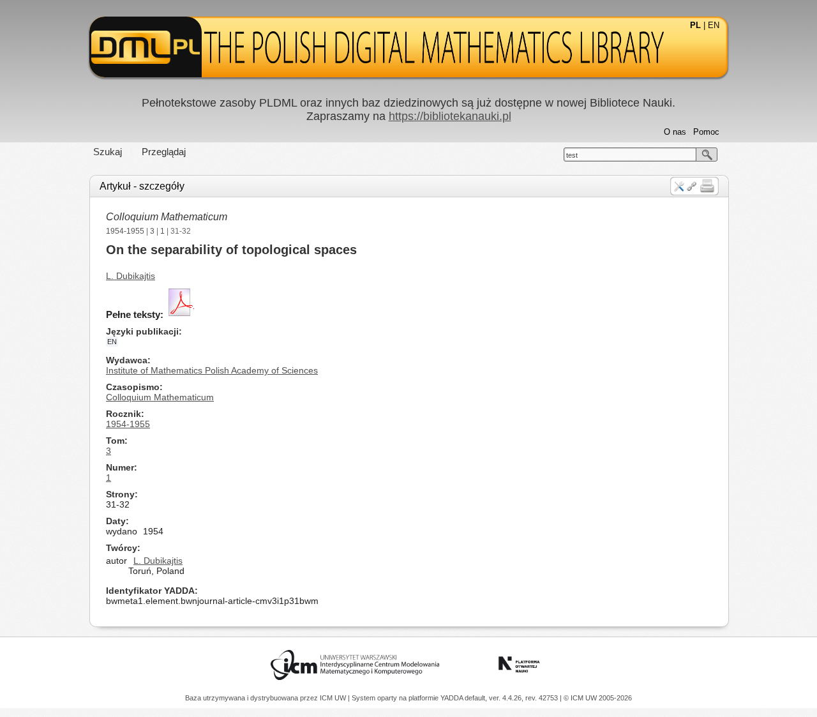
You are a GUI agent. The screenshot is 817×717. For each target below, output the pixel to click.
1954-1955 (125, 231)
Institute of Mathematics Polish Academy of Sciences (212, 370)
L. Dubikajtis (130, 276)
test (572, 155)
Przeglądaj (164, 151)
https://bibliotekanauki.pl (450, 116)
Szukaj (107, 151)
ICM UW (334, 698)
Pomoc (706, 132)
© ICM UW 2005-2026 (598, 698)
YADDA (452, 698)
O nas (675, 132)
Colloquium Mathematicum (166, 216)
